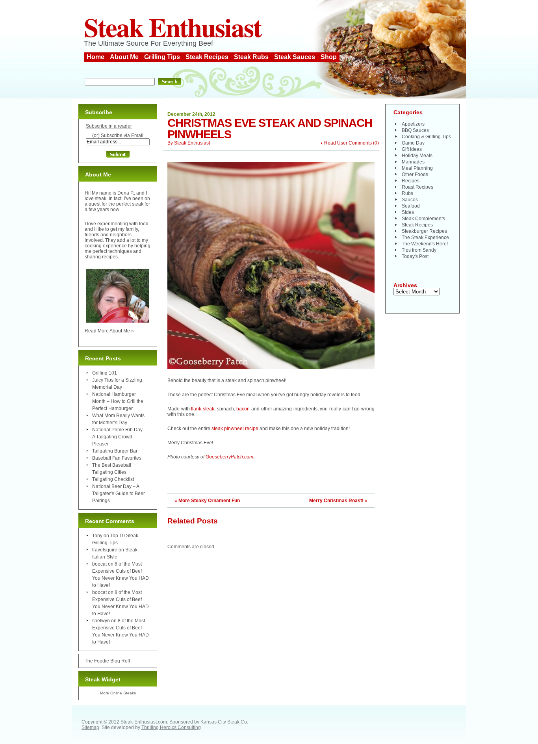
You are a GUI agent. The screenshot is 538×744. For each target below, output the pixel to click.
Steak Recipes (207, 57)
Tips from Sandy (419, 250)
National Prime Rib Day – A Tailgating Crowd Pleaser (119, 437)
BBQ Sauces (415, 130)
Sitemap (90, 727)
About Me (124, 57)
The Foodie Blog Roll (107, 661)
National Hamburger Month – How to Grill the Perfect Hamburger (117, 401)
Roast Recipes (417, 187)
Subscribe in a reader (109, 126)
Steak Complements (423, 218)
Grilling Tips (162, 57)
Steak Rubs (251, 57)
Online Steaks (123, 693)
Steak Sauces (294, 57)
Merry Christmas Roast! (336, 500)
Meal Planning (417, 168)
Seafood (411, 206)
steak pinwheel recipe (234, 428)
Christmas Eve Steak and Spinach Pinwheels (269, 129)
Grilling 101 (104, 373)
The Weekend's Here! (425, 244)
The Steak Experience (425, 237)
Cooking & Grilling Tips (426, 136)
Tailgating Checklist (113, 479)
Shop (329, 57)
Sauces (410, 199)
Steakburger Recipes (424, 231)
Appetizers (413, 124)
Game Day (413, 143)
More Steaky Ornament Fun (209, 500)
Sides (408, 212)
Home (95, 57)
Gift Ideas (412, 149)
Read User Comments (348, 143)
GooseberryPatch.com (229, 457)
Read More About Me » (109, 331)
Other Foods (415, 174)
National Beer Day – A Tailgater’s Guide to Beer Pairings (118, 493)
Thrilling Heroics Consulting (171, 727)
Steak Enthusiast (172, 26)
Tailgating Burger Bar (114, 451)
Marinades (413, 162)
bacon (243, 409)
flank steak (202, 409)
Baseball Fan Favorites (116, 458)
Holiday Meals (417, 155)
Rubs (407, 193)
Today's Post (415, 256)
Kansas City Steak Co (223, 722)
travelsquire (104, 550)
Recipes (410, 181)
